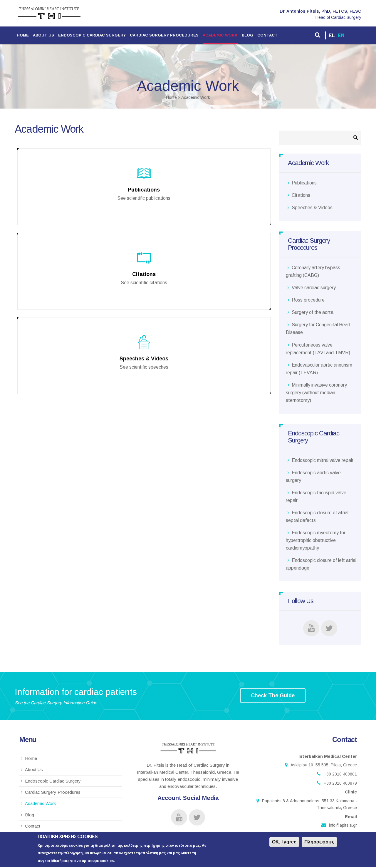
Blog (247, 35)
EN (341, 35)
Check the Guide (273, 695)
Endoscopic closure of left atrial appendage (321, 564)
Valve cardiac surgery (314, 287)
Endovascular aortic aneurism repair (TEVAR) (319, 368)
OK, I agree (284, 841)
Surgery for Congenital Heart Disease (318, 328)
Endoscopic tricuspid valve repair (316, 496)
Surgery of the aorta (312, 312)
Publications (144, 190)
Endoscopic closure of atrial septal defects (317, 516)
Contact (267, 35)
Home (23, 35)
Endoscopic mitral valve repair (322, 460)
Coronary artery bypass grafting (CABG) (313, 271)
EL (332, 35)
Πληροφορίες (319, 841)
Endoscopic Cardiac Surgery (92, 35)
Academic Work (220, 35)
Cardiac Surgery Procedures (164, 35)
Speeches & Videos (144, 359)
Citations (144, 274)
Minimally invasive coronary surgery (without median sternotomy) (316, 392)
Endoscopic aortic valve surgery (313, 476)
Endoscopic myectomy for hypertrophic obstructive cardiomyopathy (315, 540)
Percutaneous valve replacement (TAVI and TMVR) (318, 348)
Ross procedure (308, 299)
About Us (43, 35)
